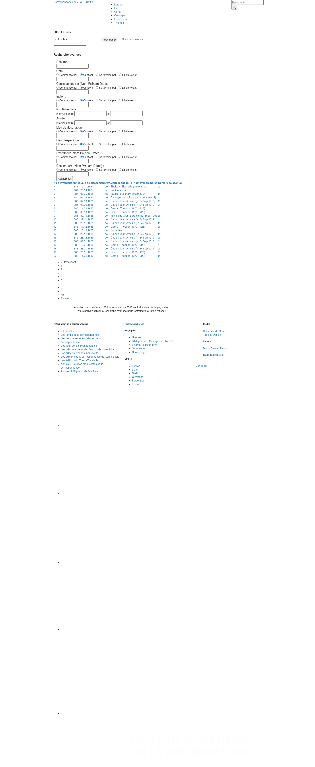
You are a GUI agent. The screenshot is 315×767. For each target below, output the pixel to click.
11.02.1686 (87, 255)
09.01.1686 (87, 241)
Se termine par (108, 75)
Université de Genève (215, 331)
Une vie (136, 337)
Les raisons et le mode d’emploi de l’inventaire (87, 349)
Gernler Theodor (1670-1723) (128, 208)
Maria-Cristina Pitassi (215, 348)
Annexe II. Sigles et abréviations (79, 371)
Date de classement (92, 183)
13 (55, 230)
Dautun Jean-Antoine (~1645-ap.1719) (133, 201)
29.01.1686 (87, 252)
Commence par (69, 75)
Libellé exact (129, 75)
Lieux (117, 8)
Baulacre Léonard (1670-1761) (128, 193)
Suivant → (67, 298)
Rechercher (60, 39)
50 (62, 295)
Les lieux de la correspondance (79, 345)
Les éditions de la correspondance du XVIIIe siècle (90, 356)
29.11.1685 (87, 223)
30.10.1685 (87, 215)
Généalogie (138, 348)
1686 (75, 241)
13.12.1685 (87, 230)
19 (55, 252)
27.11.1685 (87, 219)
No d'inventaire (63, 183)
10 (55, 219)
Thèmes (119, 22)
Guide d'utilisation (212, 355)
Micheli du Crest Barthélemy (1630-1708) (134, 215)
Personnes (120, 19)
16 (55, 241)
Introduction (68, 331)
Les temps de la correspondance (80, 334)
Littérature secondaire (144, 344)
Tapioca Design (212, 334)
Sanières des (118, 190)
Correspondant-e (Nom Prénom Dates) (134, 183)
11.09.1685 (87, 208)
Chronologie (139, 352)
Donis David (118, 230)
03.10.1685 (87, 212)
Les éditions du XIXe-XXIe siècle (79, 360)
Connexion (202, 365)
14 (55, 234)
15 (55, 237)
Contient (89, 75)
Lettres (118, 4)
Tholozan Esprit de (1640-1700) (129, 186)
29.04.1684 (87, 190)
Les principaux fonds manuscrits (79, 353)
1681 (75, 186)
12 (55, 226)
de (106, 186)
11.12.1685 (87, 226)
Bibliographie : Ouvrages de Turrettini (153, 341)
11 (55, 223)
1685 (75, 193)
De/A (108, 183)
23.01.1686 (87, 248)
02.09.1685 (87, 201)
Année (76, 183)
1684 (75, 190)
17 (55, 245)
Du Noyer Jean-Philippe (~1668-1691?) (133, 197)
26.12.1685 (87, 237)
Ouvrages (120, 15)
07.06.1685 (87, 193)
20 (55, 255)
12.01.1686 (87, 245)
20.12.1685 (87, 234)
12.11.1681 (87, 186)
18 (55, 248)
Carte (117, 11)
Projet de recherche (134, 324)
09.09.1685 (87, 204)
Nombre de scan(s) (170, 183)
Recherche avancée (133, 39)
